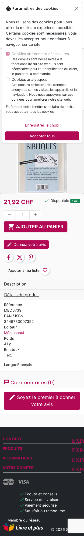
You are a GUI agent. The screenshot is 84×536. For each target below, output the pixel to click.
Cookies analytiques (29, 79)
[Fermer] (76, 8)
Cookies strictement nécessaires (40, 53)
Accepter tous (42, 136)
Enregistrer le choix (42, 125)
